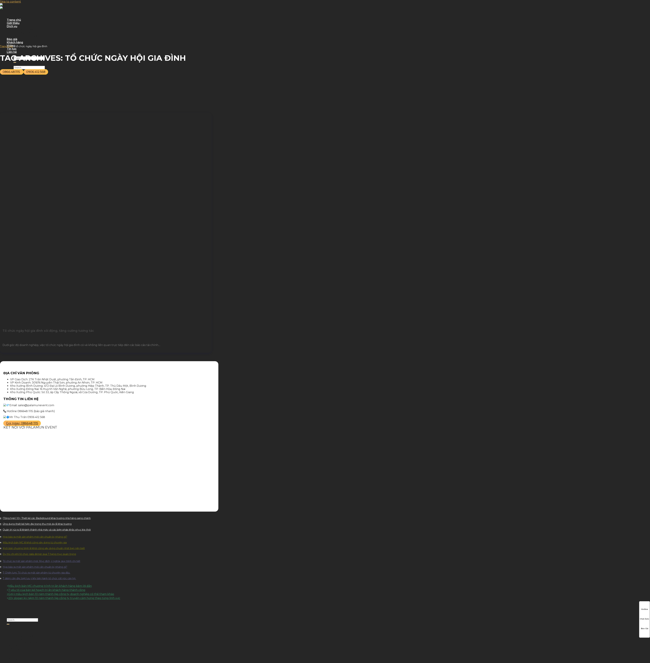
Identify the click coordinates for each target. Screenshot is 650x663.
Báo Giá (644, 628)
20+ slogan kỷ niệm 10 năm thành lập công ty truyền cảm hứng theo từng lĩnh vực (64, 598)
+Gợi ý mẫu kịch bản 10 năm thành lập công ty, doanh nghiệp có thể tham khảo (60, 594)
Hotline (644, 609)
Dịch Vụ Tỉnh (22, 32)
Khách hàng (15, 42)
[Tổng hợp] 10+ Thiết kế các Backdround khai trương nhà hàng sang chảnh (47, 518)
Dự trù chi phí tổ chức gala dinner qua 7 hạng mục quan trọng (39, 554)
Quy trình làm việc (26, 36)
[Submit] (8, 624)
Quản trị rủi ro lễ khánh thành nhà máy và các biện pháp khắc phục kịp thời (47, 529)
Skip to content (10, 1)
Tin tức (12, 48)
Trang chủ (14, 19)
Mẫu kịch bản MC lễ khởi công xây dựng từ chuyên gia (35, 542)
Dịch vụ (12, 26)
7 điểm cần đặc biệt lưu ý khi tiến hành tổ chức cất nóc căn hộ (39, 578)
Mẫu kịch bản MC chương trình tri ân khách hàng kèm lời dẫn (50, 586)
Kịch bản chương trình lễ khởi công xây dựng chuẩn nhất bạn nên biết (44, 548)
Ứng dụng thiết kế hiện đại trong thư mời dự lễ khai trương (37, 523)
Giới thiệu (13, 23)
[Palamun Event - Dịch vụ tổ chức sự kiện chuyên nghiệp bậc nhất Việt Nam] (12, 6)
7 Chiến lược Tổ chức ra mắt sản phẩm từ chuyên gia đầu (36, 572)
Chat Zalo (644, 619)
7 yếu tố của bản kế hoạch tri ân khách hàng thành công (46, 590)
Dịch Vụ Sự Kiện (24, 29)
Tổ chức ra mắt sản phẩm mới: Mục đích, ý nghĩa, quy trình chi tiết (41, 561)
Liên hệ (12, 52)
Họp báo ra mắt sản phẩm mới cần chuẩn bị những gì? (35, 536)
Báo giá (12, 39)
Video (11, 652)
